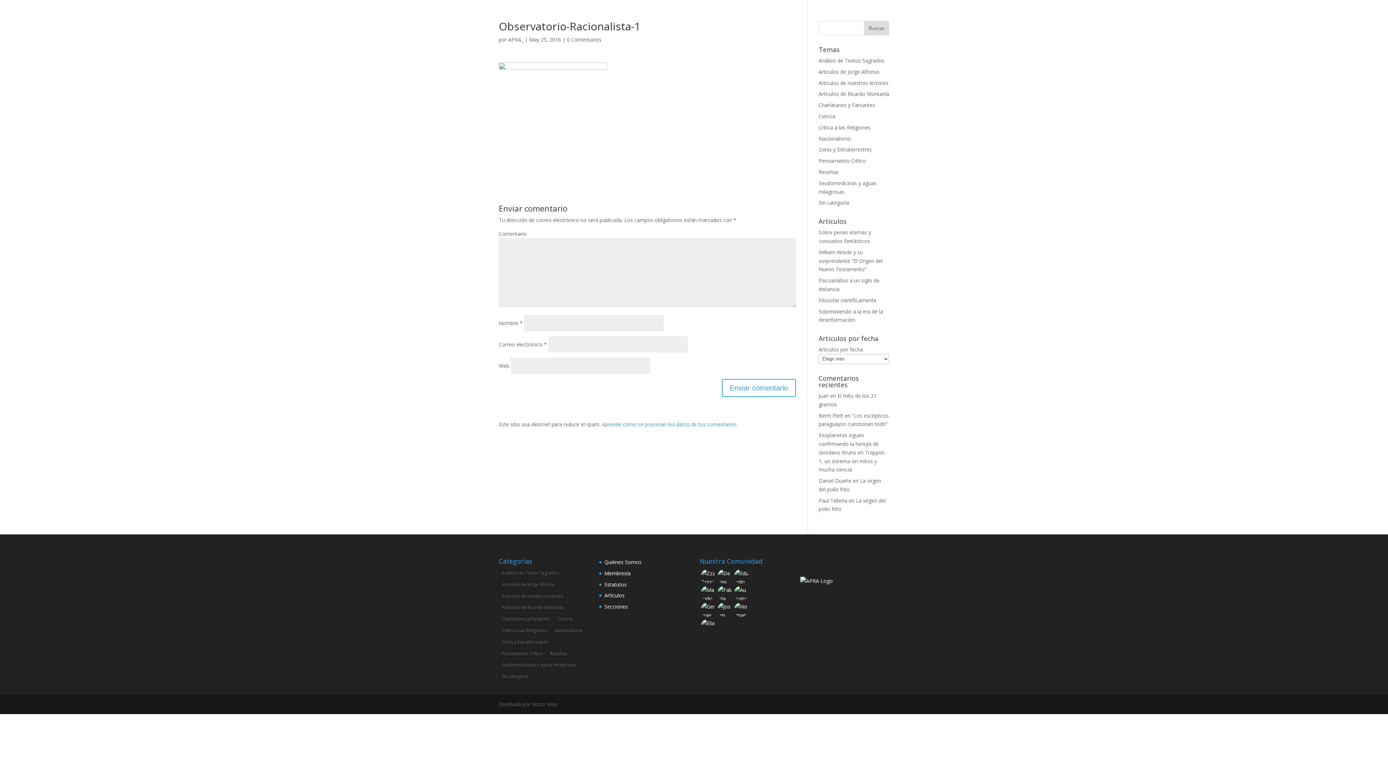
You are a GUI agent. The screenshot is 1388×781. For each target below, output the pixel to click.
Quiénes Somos (623, 562)
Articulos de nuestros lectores (853, 83)
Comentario (513, 233)
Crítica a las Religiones (845, 127)
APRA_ (515, 39)
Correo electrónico (523, 344)
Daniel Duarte (835, 480)
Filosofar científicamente (848, 300)
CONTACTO (840, 15)
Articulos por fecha (841, 349)
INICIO (677, 15)
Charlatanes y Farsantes (847, 105)
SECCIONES (758, 15)
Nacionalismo (835, 138)
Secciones (616, 606)
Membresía (617, 573)
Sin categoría (834, 202)
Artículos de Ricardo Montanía (854, 93)
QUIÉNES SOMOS (715, 15)
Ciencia (827, 116)
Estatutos (615, 584)
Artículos (614, 595)
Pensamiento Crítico (842, 160)
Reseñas (829, 171)
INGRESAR (877, 15)
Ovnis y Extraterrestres (845, 149)
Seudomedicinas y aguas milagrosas (539, 665)
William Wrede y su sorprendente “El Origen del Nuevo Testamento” (851, 261)
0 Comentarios (584, 39)
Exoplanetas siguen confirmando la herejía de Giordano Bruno (849, 444)
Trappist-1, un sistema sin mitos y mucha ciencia (852, 461)
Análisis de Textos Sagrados (851, 60)
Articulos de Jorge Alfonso (849, 71)
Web (504, 365)
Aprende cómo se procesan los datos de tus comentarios (669, 424)
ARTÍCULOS (803, 15)
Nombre (511, 323)
